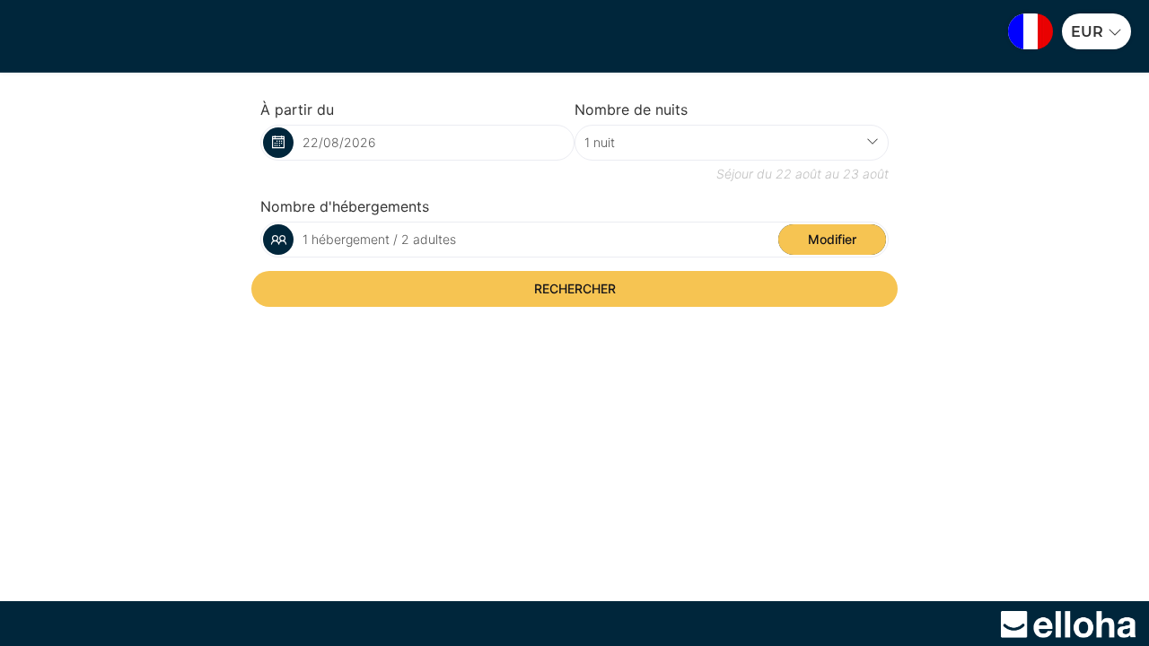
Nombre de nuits (631, 109)
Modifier (832, 239)
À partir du (297, 109)
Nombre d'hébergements (344, 206)
